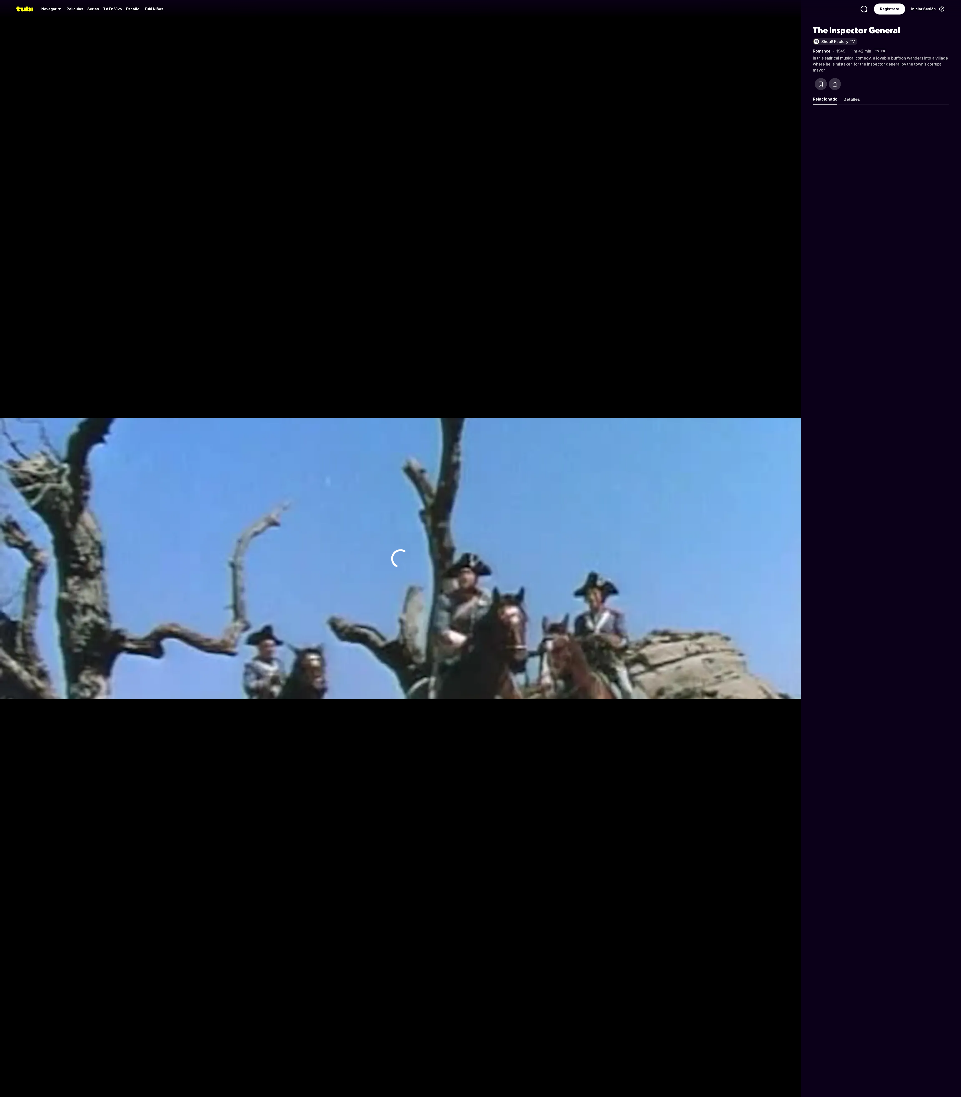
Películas (75, 9)
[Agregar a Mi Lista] (821, 84)
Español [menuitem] (133, 9)
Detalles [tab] (851, 99)
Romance (822, 51)
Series (93, 9)
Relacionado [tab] (825, 99)
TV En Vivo (112, 9)
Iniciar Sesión (923, 9)
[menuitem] (52, 9)
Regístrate (889, 9)
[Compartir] (835, 84)
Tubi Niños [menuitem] (153, 9)
